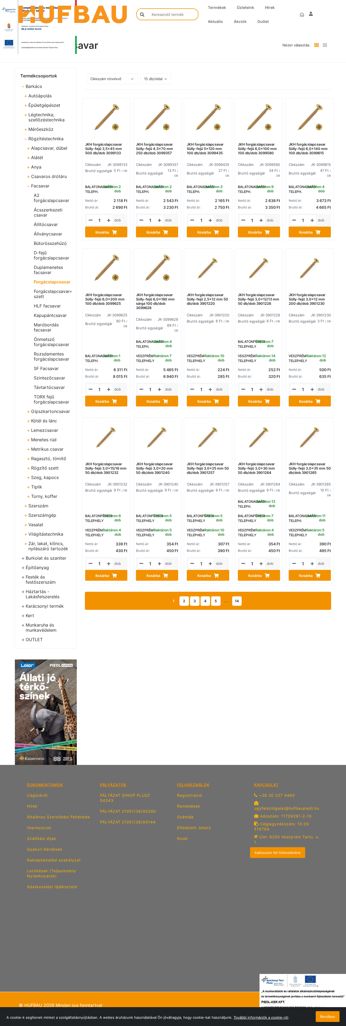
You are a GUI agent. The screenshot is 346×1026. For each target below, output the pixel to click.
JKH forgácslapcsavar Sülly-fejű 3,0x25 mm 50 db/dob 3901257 (208, 468)
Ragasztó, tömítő (48, 458)
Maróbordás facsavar (46, 327)
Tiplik (36, 487)
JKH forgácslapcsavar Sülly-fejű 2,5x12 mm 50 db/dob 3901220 (207, 299)
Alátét (37, 157)
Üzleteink (245, 7)
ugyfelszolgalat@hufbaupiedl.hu (286, 808)
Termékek (217, 7)
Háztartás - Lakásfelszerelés (42, 594)
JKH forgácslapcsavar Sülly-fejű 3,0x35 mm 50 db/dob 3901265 (310, 468)
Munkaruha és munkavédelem (41, 627)
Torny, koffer (44, 496)
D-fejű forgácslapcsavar (51, 255)
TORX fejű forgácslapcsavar (51, 399)
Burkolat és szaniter (46, 558)
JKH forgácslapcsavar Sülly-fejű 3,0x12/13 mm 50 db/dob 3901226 (258, 299)
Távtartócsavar (49, 387)
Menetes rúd (43, 439)
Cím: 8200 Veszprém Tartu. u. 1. (287, 839)
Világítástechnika (45, 534)
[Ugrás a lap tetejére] (329, 993)
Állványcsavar (48, 234)
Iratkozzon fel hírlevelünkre (278, 852)
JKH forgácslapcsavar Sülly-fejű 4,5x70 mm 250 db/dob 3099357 (154, 148)
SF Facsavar (46, 368)
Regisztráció (189, 795)
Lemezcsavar (44, 430)
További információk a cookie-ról (261, 1017)
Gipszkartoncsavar (50, 411)
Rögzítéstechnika (46, 138)
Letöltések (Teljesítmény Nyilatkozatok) (51, 873)
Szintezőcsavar (49, 378)
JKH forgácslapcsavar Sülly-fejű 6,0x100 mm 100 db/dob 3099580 (257, 148)
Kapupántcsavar (50, 315)
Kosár (182, 838)
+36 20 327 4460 (276, 795)
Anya (36, 167)
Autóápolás (40, 95)
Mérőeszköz (41, 129)
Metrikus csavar (47, 449)
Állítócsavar (46, 224)
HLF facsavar (47, 306)
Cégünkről (37, 795)
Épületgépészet (44, 105)
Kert (30, 615)
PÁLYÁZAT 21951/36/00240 (128, 811)
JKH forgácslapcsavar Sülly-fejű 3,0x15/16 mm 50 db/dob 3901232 (106, 468)
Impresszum (39, 827)
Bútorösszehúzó (50, 243)
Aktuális (215, 21)
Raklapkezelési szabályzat (54, 860)
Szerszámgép (42, 515)
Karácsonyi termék (45, 606)
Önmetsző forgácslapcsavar (51, 342)
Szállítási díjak (41, 838)
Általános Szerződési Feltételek (58, 817)
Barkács (34, 86)
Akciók (240, 21)
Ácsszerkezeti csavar (48, 212)
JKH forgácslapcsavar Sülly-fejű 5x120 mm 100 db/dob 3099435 (205, 148)
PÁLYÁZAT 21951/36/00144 (128, 822)
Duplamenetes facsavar (48, 270)
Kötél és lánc (44, 420)
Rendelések (188, 806)
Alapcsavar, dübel (49, 148)
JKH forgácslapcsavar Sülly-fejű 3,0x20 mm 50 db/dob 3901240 (154, 468)
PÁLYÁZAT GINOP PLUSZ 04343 (125, 798)
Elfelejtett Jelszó (194, 827)
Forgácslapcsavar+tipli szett (52, 294)
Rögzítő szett (45, 468)
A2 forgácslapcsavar (51, 198)
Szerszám (38, 505)
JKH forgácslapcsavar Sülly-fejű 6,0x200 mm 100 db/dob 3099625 (105, 299)
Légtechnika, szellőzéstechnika (46, 117)
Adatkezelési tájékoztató (52, 886)
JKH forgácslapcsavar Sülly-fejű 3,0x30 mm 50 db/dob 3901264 (256, 468)
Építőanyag (37, 567)
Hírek (270, 7)
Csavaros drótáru (49, 176)
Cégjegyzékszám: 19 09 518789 (281, 826)
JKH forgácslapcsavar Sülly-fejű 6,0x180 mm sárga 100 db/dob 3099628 (155, 301)
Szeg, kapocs (45, 477)
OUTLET (34, 639)
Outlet (263, 21)
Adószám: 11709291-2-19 (285, 816)
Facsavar (40, 186)
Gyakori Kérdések (44, 849)
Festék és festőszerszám (41, 579)
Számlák (185, 817)
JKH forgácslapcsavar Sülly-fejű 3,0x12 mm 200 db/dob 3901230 (307, 299)
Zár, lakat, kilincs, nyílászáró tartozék (48, 546)
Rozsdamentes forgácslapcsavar (51, 356)
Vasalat (35, 524)
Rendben (327, 1016)
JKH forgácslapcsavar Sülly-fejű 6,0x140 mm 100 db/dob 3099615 (308, 148)
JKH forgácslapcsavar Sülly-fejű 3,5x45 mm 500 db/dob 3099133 (103, 148)
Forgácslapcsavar (52, 282)
